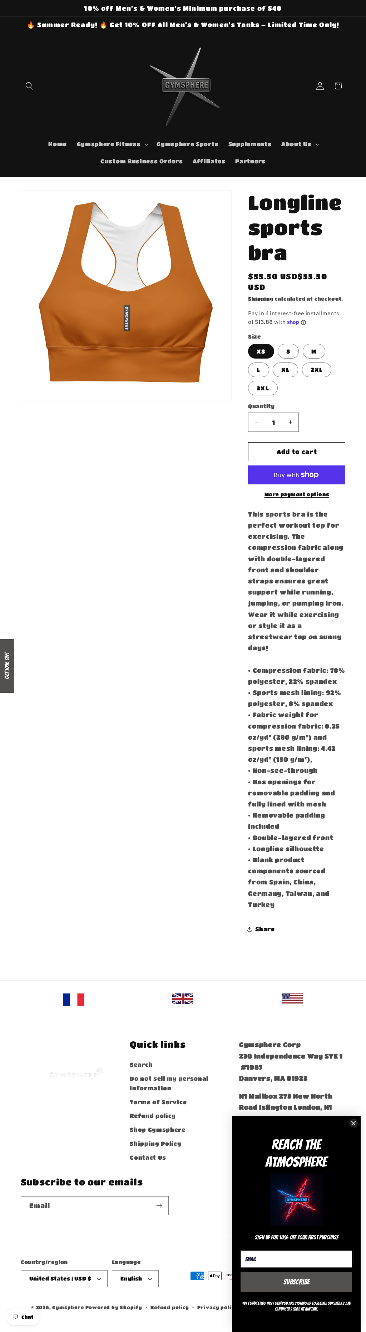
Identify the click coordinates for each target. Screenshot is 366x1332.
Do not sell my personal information (169, 1083)
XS (261, 351)
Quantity (261, 406)
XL (285, 369)
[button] (30, 86)
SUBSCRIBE (296, 1282)
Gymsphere (68, 1307)
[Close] (353, 1123)
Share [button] (264, 929)
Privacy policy (217, 1307)
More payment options (297, 494)
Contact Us (148, 1157)
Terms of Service (158, 1102)
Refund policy (153, 1115)
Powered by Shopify (114, 1307)
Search (141, 1064)
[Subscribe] (159, 1205)
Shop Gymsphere (158, 1129)
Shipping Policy (155, 1143)
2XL (317, 369)
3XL (263, 388)
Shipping (260, 298)
